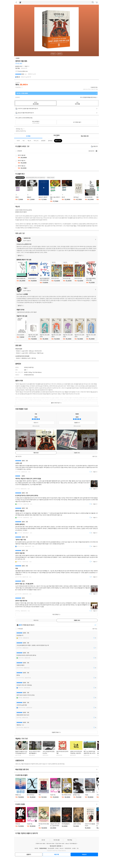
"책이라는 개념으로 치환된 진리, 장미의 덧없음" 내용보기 (56, 482)
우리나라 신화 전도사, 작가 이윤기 (27, 312)
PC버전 (56, 848)
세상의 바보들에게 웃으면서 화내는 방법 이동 (45, 272)
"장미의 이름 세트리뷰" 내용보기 (56, 604)
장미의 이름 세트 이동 (58, 156)
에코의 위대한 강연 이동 (22, 272)
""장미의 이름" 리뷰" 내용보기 (56, 541)
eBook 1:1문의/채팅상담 (70, 843)
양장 (25, 370)
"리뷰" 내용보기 (56, 571)
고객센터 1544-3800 (40, 843)
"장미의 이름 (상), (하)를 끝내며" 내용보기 (56, 587)
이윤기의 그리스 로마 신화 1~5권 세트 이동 (33, 331)
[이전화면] (16, 2)
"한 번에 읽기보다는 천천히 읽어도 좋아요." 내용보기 (56, 498)
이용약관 (36, 848)
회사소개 (61, 848)
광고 (78, 848)
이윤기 (26, 66)
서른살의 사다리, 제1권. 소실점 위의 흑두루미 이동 (55, 818)
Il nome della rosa (23, 71)
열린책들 (17, 68)
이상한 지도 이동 (55, 789)
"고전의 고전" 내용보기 (56, 466)
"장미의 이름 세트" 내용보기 (56, 556)
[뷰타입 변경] (97, 151)
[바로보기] (46, 440)
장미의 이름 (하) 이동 (58, 161)
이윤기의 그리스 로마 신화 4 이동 (56, 329)
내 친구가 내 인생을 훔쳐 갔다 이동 (90, 818)
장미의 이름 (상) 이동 (58, 167)
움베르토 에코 (18, 66)
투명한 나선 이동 (20, 789)
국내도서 (18, 358)
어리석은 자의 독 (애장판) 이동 (44, 818)
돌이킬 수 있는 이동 (78, 789)
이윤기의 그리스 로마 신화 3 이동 (68, 329)
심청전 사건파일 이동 (78, 818)
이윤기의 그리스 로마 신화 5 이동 (45, 329)
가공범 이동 (90, 789)
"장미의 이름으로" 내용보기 (56, 513)
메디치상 (34, 358)
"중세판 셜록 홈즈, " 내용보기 (56, 527)
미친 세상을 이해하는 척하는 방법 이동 (91, 272)
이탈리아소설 (40, 353)
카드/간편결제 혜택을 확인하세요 (88, 97)
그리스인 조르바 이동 (22, 329)
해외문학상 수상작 (26, 358)
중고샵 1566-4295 (60, 843)
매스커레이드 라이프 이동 (67, 789)
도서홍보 (74, 848)
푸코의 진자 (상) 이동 (80, 272)
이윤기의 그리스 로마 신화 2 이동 (80, 329)
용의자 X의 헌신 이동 (32, 789)
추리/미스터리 (38, 351)
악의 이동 (44, 789)
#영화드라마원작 (50, 177)
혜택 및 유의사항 (36, 426)
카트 (97, 2)
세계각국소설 (32, 353)
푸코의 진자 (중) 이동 (68, 272)
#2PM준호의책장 (20, 177)
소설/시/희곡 (25, 351)
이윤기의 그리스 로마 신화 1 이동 (91, 329)
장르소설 (31, 351)
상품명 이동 (20, 191)
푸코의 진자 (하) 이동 (56, 272)
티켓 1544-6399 (50, 843)
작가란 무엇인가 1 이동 (33, 272)
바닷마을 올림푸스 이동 (67, 818)
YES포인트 (18, 87)
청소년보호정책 (51, 848)
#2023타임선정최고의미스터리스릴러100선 (35, 177)
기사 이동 (21, 748)
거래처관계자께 (67, 848)
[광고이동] (93, 2)
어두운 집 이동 (20, 818)
